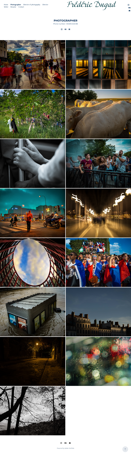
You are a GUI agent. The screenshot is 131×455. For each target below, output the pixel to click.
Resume (13, 7)
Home (6, 4)
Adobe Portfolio (69, 448)
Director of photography (31, 4)
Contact (21, 7)
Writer (6, 7)
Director (45, 4)
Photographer (15, 4)
